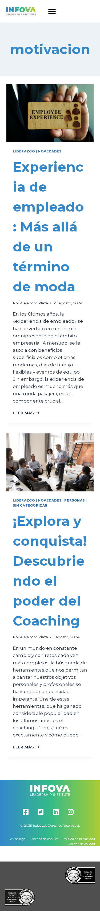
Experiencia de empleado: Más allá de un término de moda (48, 227)
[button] (52, 11)
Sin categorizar (30, 505)
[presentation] (50, 113)
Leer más (26, 413)
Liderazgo (24, 151)
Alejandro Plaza (34, 303)
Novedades (49, 151)
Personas (74, 500)
